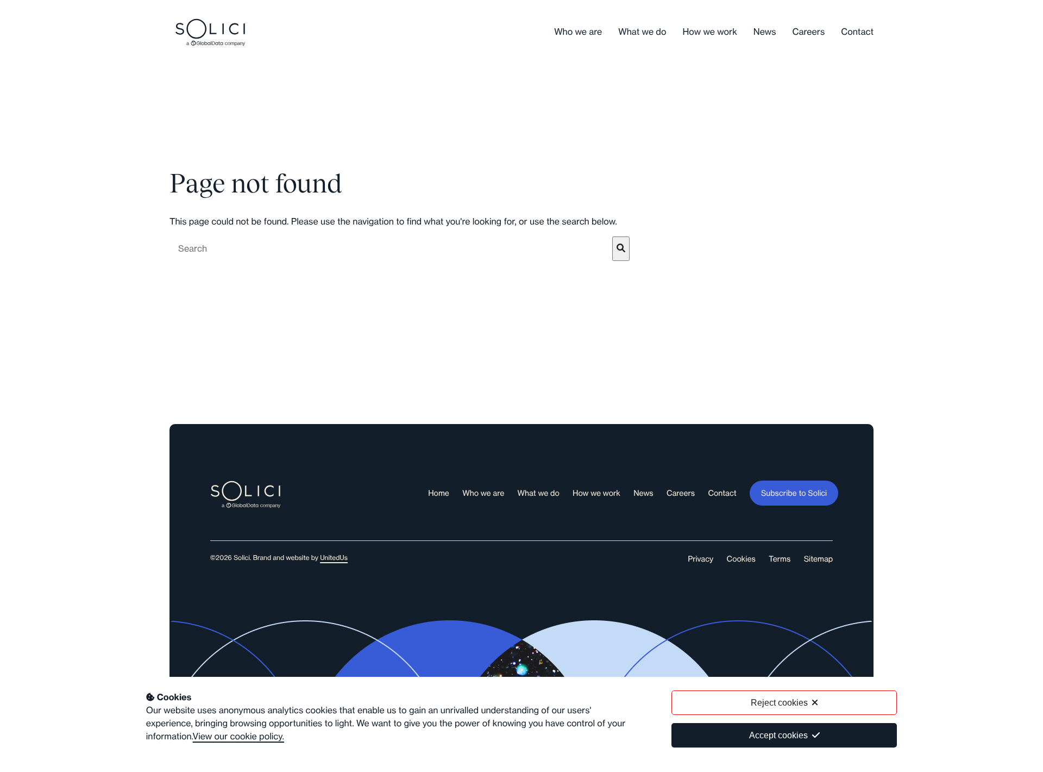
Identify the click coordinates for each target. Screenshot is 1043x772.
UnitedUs (334, 558)
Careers (809, 32)
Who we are (578, 32)
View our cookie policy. (238, 736)
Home (438, 493)
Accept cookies (778, 735)
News (764, 32)
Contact (857, 32)
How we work (709, 32)
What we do (642, 32)
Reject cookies (779, 702)
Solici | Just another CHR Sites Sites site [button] (210, 32)
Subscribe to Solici (794, 493)
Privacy (700, 559)
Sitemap (818, 559)
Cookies (741, 559)
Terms (779, 559)
